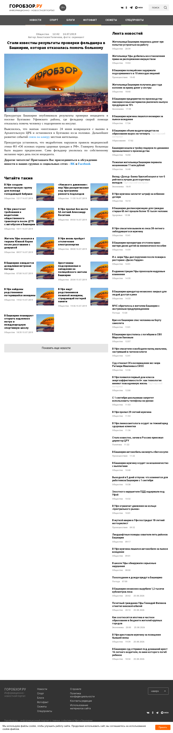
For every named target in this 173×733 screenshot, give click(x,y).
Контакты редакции (81, 701)
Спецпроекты (44, 711)
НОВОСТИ (35, 20)
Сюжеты (42, 706)
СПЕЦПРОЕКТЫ (134, 20)
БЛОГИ (71, 20)
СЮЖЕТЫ (111, 20)
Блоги (40, 697)
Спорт (40, 693)
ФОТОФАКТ (90, 20)
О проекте (75, 689)
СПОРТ (54, 20)
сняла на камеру (39, 137)
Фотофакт (42, 702)
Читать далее (29, 192)
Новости (42, 689)
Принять (163, 727)
